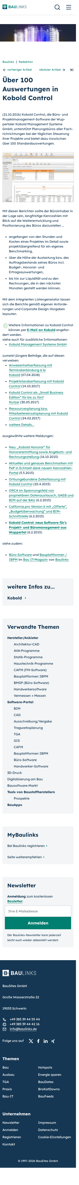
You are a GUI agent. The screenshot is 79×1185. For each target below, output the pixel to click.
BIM (17, 708)
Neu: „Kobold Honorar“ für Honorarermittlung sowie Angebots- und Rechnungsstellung (40, 452)
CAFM (18, 747)
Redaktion (26, 62)
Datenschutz (48, 1130)
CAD (17, 715)
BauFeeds (46, 1096)
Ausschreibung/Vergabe (33, 721)
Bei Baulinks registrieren (26, 846)
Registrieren (11, 1137)
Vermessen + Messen (30, 696)
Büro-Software (20, 555)
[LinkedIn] (46, 1040)
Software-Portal (20, 702)
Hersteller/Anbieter (22, 638)
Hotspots (45, 1067)
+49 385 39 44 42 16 (25, 1024)
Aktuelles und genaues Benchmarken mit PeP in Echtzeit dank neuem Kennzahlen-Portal (41, 468)
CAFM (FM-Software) (30, 670)
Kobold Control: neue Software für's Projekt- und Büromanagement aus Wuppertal (38, 527)
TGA (17, 734)
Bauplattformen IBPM (31, 676)
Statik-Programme (28, 657)
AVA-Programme (27, 651)
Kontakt (8, 1144)
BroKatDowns (49, 1089)
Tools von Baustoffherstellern (31, 792)
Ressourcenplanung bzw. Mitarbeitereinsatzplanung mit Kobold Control (38, 413)
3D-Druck (14, 773)
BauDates (45, 1082)
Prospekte (21, 798)
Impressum (47, 1123)
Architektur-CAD (26, 644)
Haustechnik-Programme (33, 663)
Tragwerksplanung (28, 728)
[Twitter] (32, 1040)
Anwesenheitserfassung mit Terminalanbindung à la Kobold (30, 370)
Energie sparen (49, 1075)
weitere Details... (21, 425)
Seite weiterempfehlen (24, 857)
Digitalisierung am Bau (25, 779)
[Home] (38, 975)
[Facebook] (39, 1040)
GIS (17, 741)
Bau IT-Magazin (35, 559)
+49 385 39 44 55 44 (25, 1019)
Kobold (15, 597)
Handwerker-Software (31, 766)
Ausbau (8, 1075)
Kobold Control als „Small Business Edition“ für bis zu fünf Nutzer (36, 397)
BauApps (14, 805)
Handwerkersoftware (30, 689)
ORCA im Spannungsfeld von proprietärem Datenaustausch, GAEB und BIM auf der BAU (41, 495)
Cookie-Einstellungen (54, 1137)
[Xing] (54, 1040)
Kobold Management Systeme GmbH (38, 344)
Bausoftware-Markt (22, 786)
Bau (5, 1067)
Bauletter (14, 901)
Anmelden (10, 1130)
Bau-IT (7, 1096)
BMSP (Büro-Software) (31, 683)
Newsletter (10, 1123)
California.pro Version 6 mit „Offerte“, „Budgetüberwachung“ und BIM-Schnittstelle (38, 511)
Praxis (7, 1089)
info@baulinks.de (23, 1029)
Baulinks (8, 62)
